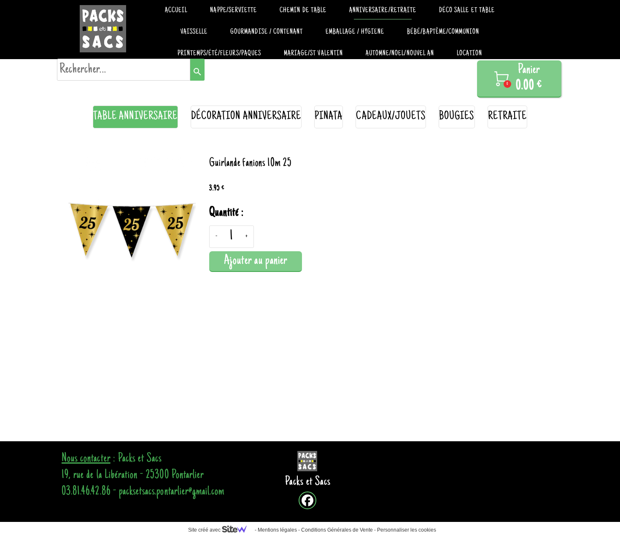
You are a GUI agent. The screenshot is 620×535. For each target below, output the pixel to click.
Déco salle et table (467, 10)
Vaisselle (194, 32)
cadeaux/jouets (391, 117)
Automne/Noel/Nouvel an (400, 53)
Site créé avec (205, 530)
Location (469, 53)
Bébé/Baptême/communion (443, 32)
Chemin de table (303, 10)
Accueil (176, 10)
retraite (507, 117)
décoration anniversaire (246, 117)
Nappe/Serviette (233, 10)
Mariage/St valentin (313, 53)
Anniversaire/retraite (382, 10)
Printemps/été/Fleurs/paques (219, 53)
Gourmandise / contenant (266, 32)
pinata (328, 117)
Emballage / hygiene (355, 32)
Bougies (456, 117)
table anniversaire (135, 117)
